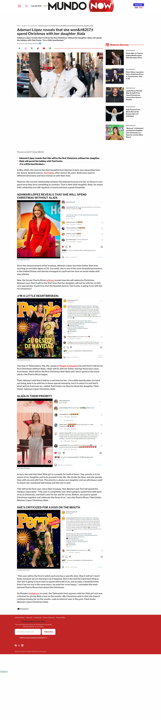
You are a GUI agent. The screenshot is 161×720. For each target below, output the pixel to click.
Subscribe (138, 5)
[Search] (26, 6)
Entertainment (32, 26)
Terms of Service (49, 617)
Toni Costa (48, 173)
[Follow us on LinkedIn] (22, 645)
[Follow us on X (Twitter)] (19, 645)
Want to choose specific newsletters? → (33, 637)
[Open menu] (19, 6)
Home (19, 26)
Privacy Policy (60, 617)
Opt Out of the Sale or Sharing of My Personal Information (30, 651)
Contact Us (38, 617)
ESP (136, 8)
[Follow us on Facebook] (16, 645)
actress (50, 280)
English (24, 26)
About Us (29, 617)
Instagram (34, 593)
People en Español (68, 366)
